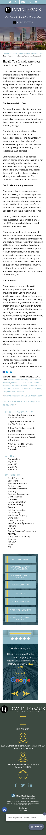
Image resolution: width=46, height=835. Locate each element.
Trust (10, 544)
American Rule (14, 379)
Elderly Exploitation (17, 502)
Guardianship (14, 512)
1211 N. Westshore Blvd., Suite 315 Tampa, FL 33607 (23, 765)
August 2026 (14, 459)
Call (16, 2)
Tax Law (12, 541)
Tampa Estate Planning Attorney (14, 53)
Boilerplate (13, 480)
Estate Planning (15, 504)
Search (30, 2)
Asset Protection (16, 478)
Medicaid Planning (16, 520)
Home (10, 2)
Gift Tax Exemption (17, 510)
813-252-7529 (25, 22)
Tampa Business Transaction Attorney (22, 532)
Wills (10, 547)
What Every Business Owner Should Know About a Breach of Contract (22, 437)
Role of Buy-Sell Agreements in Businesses (21, 429)
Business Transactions (19, 494)
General (11, 507)
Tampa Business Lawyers (13, 391)
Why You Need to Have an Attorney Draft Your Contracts (20, 446)
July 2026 (12, 461)
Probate (11, 528)
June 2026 (12, 464)
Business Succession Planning (17, 490)
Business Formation (17, 483)
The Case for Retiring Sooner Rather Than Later (22, 416)
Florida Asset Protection (21, 382)
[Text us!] (36, 827)
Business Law (37, 53)
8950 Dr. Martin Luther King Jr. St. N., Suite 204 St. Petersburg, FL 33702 (23, 747)
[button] (15, 694)
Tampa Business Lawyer (31, 388)
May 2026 (12, 467)
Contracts (12, 499)
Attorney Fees (27, 379)
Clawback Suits (15, 496)
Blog (29, 53)
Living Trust (13, 517)
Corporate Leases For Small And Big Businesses (21, 423)
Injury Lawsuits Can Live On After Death (23, 395)
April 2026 (12, 469)
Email (23, 2)
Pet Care (12, 525)
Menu (36, 2)
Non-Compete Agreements (21, 523)
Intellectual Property (17, 515)
